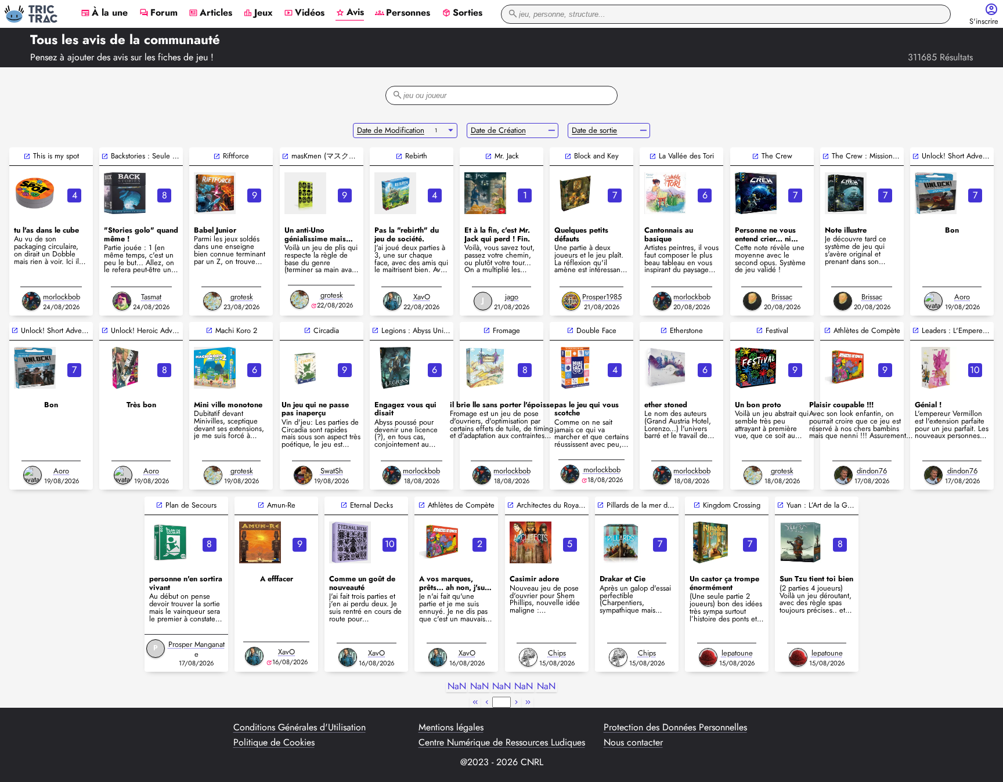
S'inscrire (983, 21)
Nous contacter (633, 742)
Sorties (462, 13)
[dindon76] (843, 475)
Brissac (781, 296)
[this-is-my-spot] (35, 193)
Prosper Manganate (196, 649)
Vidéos (304, 13)
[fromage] (485, 368)
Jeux (258, 13)
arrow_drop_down (451, 130)
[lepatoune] (708, 657)
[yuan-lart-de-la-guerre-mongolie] (800, 542)
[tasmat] (122, 301)
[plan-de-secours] (170, 542)
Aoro (962, 296)
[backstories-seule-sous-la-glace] (125, 193)
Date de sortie (594, 130)
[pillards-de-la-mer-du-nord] (620, 542)
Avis (349, 13)
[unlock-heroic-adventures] (125, 368)
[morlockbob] (31, 301)
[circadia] (305, 368)
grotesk (241, 296)
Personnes (402, 13)
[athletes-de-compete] (846, 368)
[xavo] (392, 301)
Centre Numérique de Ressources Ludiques (501, 742)
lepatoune (737, 652)
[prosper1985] (571, 301)
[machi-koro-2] (215, 368)
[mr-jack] (485, 193)
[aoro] (933, 301)
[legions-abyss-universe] (395, 368)
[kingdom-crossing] (710, 542)
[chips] (528, 657)
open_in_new (27, 156)
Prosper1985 (602, 296)
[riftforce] (215, 193)
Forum (158, 13)
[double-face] (575, 368)
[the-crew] (756, 193)
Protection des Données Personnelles (675, 727)
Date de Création (498, 130)
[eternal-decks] (350, 542)
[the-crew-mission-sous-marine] (846, 193)
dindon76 (872, 470)
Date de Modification (390, 130)
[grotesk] (212, 301)
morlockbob (61, 296)
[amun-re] (260, 542)
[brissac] (752, 301)
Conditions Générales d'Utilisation (299, 727)
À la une (104, 13)
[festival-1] (756, 368)
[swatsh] (303, 475)
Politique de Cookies (274, 742)
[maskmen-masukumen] (305, 193)
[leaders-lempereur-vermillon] (936, 368)
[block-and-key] (575, 193)
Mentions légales (451, 727)
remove (552, 130)
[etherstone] (665, 368)
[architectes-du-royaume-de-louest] (530, 542)
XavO (421, 296)
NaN (457, 686)
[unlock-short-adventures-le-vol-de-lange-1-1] (936, 193)
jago (511, 296)
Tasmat (151, 296)
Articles (210, 13)
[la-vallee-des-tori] (665, 193)
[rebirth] (395, 193)
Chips (557, 652)
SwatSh (331, 470)
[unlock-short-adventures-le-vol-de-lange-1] (35, 368)
